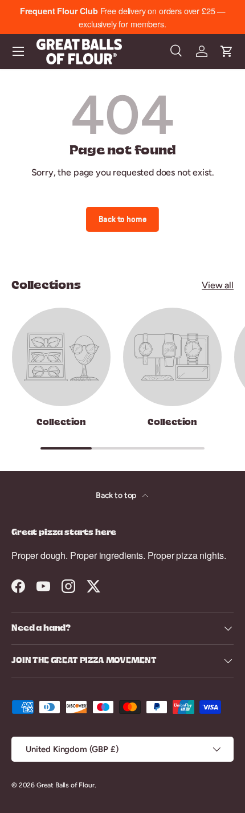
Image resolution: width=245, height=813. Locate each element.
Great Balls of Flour (65, 785)
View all (218, 285)
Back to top (117, 495)
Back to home (122, 219)
